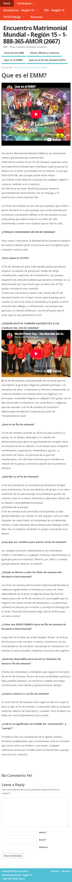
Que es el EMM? (13, 60)
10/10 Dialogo (12, 17)
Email (43, 839)
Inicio (6, 3)
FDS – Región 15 (54, 10)
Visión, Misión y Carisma (44, 52)
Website (43, 847)
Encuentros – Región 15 (18, 10)
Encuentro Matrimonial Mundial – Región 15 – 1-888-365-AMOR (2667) (35, 34)
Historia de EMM (14, 52)
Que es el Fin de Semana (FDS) (47, 60)
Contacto (55, 871)
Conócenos (24, 3)
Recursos (36, 17)
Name (43, 832)
